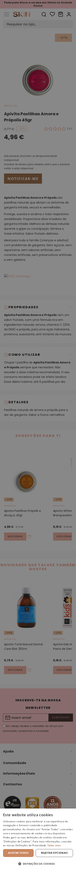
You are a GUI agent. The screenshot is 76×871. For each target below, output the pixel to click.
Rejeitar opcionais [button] (54, 853)
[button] (38, 863)
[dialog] (38, 839)
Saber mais (54, 845)
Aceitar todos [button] (18, 853)
